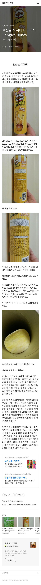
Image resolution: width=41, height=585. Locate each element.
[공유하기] (9, 495)
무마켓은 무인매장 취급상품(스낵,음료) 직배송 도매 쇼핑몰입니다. (20, 481)
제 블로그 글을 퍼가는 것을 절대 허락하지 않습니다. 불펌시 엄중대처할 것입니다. (16, 553)
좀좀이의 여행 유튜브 (9, 577)
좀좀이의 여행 (7, 3)
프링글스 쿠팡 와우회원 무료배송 (13, 460)
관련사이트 (5, 573)
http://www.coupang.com (15, 457)
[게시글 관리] (12, 495)
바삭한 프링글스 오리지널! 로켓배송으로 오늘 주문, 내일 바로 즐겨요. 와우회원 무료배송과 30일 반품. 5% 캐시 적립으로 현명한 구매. (14, 465)
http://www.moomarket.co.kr (16, 474)
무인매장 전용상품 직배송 (16, 477)
